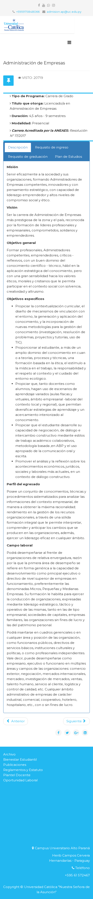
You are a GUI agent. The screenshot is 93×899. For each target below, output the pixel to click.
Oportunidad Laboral (20, 780)
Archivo (9, 754)
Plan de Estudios (68, 157)
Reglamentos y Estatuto (23, 770)
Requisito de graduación (28, 157)
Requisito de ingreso (51, 147)
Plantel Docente (16, 775)
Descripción (18, 147)
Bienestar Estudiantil (20, 759)
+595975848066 (28, 11)
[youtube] (43, 5)
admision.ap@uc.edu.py (64, 11)
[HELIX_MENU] (69, 42)
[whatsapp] (48, 5)
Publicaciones (14, 765)
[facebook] (39, 5)
